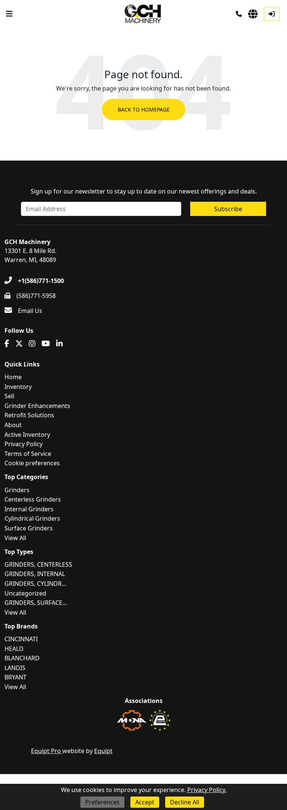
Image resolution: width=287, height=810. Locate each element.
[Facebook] (6, 343)
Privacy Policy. (206, 790)
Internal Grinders (28, 509)
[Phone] (239, 14)
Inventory (18, 387)
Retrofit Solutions (29, 415)
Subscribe (228, 209)
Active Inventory (27, 434)
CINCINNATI (21, 639)
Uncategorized (25, 593)
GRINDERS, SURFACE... (35, 603)
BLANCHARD (22, 658)
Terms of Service (27, 454)
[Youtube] (45, 343)
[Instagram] (32, 343)
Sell (9, 396)
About (13, 425)
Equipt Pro (46, 751)
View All (15, 538)
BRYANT (15, 677)
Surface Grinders (28, 528)
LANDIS (14, 668)
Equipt (103, 751)
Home (13, 377)
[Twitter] (19, 343)
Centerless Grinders (32, 499)
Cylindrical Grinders (32, 518)
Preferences (102, 802)
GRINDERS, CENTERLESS (38, 564)
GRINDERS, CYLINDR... (35, 583)
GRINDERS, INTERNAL (34, 574)
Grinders (17, 490)
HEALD (14, 649)
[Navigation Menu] (9, 14)
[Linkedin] (59, 343)
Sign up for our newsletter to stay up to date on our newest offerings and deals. (144, 191)
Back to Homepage (144, 109)
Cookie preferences (32, 463)
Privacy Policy (23, 444)
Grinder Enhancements (37, 406)
